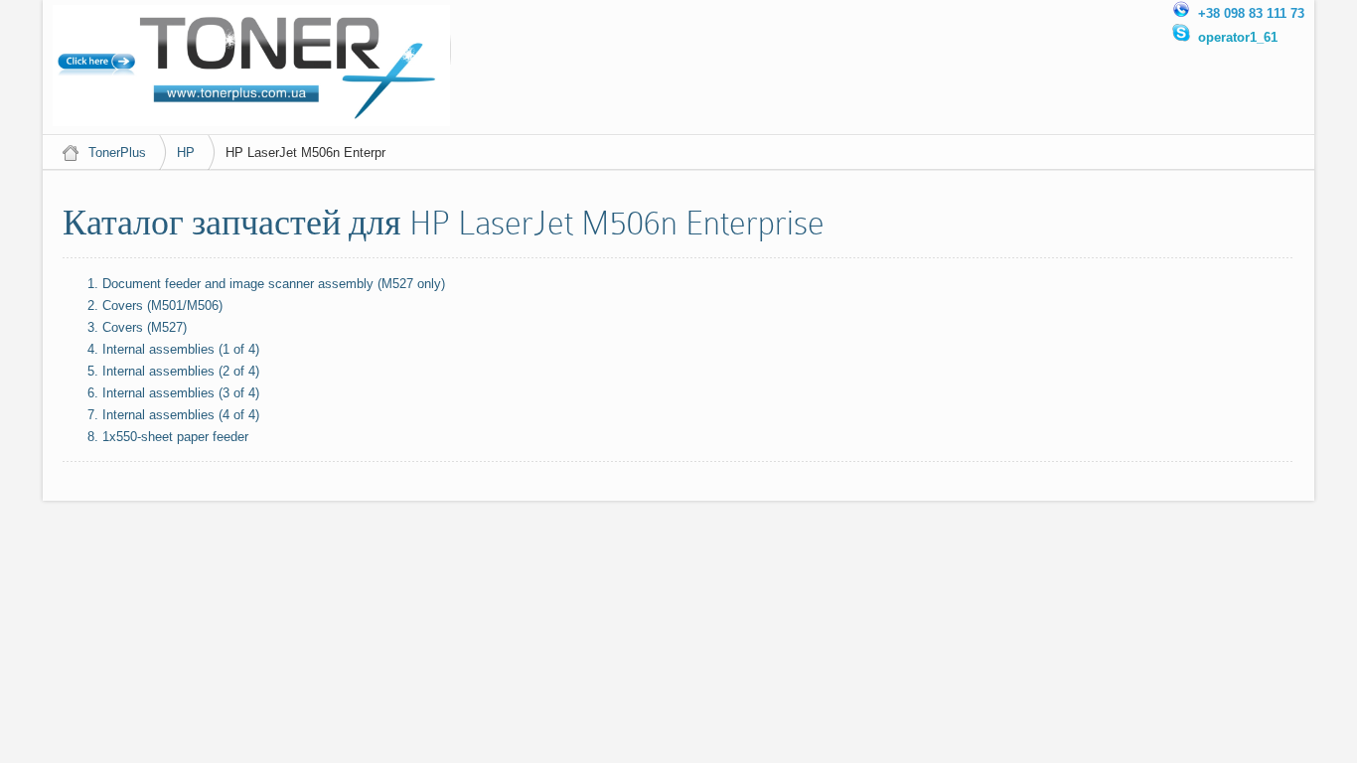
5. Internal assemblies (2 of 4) (173, 371)
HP (186, 152)
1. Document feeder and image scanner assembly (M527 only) (266, 283)
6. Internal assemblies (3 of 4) (173, 392)
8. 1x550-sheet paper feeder (167, 436)
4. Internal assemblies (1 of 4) (173, 349)
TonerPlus (117, 152)
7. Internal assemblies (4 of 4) (173, 414)
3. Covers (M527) (137, 327)
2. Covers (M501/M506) (155, 305)
